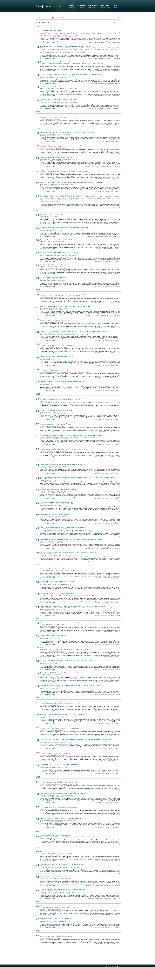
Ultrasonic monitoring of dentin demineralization (52, 369)
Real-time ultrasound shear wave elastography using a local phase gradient (58, 99)
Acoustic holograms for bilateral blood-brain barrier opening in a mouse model (59, 252)
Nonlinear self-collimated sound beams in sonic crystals (53, 806)
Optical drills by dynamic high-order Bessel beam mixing (54, 265)
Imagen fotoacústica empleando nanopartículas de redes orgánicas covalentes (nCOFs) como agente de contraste (68, 170)
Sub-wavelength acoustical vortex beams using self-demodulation (56, 344)
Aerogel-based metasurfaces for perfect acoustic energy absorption (56, 502)
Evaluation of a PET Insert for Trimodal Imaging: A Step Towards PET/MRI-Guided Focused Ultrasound (65, 46)
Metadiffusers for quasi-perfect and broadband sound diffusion (55, 319)
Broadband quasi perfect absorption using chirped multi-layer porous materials (59, 702)
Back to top (118, 22)
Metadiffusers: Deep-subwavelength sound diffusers (53, 635)
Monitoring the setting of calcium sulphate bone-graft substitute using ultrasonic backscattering (63, 527)
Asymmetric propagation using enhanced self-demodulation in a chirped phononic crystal (62, 714)
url (43, 42)
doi (45, 42)
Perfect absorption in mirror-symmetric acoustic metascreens (55, 448)
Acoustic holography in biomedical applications (51, 87)
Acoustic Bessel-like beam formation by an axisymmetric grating (55, 835)
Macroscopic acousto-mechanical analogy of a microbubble (54, 781)
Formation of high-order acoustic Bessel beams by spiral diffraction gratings (58, 727)
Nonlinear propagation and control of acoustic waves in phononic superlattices (59, 764)
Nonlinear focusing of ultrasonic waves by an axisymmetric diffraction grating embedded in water (63, 793)
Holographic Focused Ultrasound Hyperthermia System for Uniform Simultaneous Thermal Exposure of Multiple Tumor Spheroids (71, 182)
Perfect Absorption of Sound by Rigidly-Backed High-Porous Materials (57, 581)
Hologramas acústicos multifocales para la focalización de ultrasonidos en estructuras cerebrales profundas (66, 306)
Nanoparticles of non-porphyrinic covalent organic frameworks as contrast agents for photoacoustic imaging (66, 61)
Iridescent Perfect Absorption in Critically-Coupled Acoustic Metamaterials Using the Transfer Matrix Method (66, 660)
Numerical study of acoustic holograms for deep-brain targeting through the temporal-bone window (64, 239)
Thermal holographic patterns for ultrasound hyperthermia (54, 277)
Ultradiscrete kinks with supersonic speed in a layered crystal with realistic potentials (60, 818)
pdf (41, 42)
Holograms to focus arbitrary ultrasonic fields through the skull (55, 514)
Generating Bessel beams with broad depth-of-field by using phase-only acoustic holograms (62, 464)
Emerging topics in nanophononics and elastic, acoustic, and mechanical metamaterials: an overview (64, 195)
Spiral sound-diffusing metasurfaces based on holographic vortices (56, 356)
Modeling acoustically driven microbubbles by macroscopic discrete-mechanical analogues (62, 889)
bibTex (53, 42)
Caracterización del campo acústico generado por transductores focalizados (58, 935)
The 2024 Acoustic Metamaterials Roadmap (51, 30)
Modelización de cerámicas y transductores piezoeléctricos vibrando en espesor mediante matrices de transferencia (68, 552)
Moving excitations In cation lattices (48, 851)
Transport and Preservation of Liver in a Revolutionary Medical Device (57, 593)
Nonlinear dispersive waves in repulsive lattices (51, 648)
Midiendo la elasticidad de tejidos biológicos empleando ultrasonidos (57, 157)
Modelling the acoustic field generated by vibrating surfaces (54, 215)
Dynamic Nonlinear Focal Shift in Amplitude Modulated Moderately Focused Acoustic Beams (62, 673)
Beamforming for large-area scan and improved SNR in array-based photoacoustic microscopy (63, 398)
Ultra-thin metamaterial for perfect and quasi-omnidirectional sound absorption (59, 752)
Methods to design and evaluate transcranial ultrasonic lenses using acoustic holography (62, 145)
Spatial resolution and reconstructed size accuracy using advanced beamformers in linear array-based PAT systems (68, 132)
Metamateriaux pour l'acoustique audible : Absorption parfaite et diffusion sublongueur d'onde (63, 423)
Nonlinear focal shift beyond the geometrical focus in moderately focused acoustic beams (62, 864)
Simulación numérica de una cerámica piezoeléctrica (53, 876)
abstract (49, 42)
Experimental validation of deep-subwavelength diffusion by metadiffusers (58, 489)
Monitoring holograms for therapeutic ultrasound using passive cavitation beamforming (61, 116)
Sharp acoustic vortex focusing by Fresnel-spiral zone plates (55, 568)
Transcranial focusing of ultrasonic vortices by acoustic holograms (56, 410)
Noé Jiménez (44, 6)
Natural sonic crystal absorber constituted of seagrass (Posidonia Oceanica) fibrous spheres (62, 381)
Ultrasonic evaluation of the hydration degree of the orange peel (55, 918)
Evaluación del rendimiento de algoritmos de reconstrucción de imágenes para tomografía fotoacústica (65, 227)
